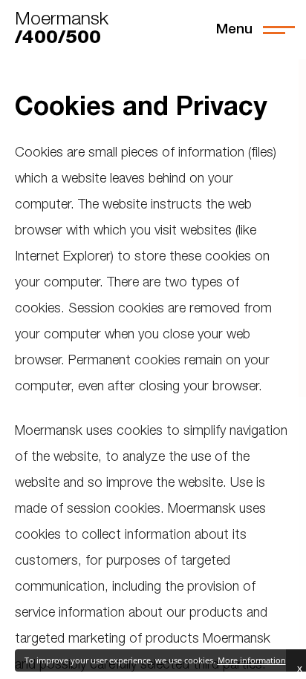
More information (252, 660)
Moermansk (61, 29)
